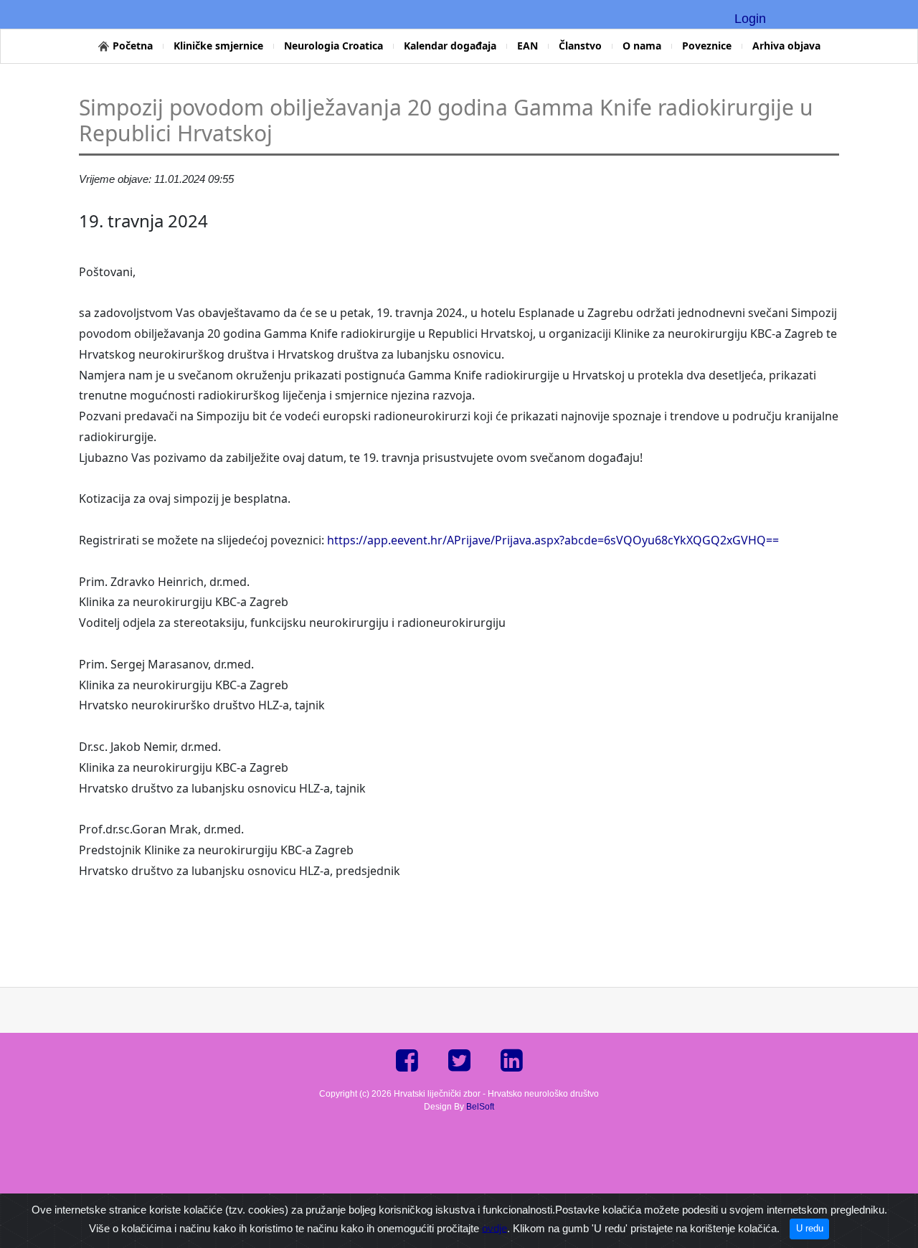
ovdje (494, 1227)
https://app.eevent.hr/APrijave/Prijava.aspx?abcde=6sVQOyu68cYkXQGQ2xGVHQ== (553, 540)
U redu (809, 1228)
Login (750, 18)
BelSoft (480, 1107)
